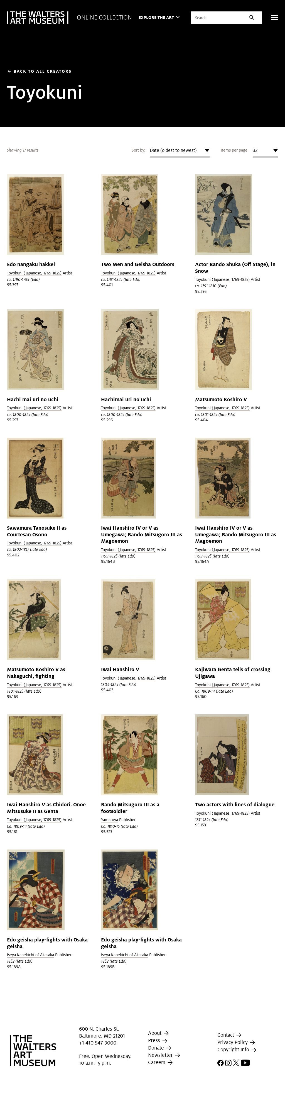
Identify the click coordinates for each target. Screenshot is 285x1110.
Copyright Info (233, 1049)
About (155, 1033)
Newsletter (161, 1055)
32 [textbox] (255, 150)
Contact (226, 1035)
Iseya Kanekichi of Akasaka (30, 954)
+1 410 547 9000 (97, 1043)
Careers (157, 1062)
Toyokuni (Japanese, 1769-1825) (34, 273)
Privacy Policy (233, 1042)
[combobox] (180, 150)
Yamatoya (109, 819)
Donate (156, 1048)
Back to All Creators (39, 71)
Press (154, 1040)
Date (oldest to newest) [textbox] (173, 150)
